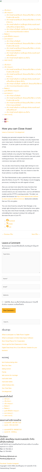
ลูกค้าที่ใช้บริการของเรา (11, 36)
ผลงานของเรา (8, 39)
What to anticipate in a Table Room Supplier (15, 334)
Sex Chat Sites (7, 388)
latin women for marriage (10, 375)
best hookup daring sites (9, 362)
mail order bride (7, 378)
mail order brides (7, 381)
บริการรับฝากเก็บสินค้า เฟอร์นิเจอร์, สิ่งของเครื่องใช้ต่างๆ (24, 29)
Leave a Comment (8, 132)
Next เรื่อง (36, 234)
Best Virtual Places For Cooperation (13, 341)
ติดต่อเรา (7, 34)
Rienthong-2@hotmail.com (8, 456)
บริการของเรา (8, 12)
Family (4, 372)
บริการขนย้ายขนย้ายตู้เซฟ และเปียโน (18, 58)
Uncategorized (19, 132)
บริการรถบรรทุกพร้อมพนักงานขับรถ (17, 31)
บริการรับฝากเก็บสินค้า (13, 41)
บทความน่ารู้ (8, 60)
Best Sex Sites (6, 365)
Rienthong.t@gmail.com (7, 458)
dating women (6, 369)
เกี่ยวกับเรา (7, 10)
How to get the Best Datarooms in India (14, 344)
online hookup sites (8, 385)
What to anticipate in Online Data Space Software (17, 338)
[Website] (21, 295)
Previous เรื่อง (7, 234)
